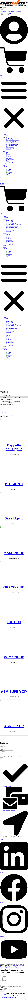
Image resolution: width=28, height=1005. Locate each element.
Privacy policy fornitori (6, 967)
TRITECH (14, 622)
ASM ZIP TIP (14, 726)
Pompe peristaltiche (11, 148)
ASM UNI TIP (14, 657)
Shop (4, 163)
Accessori (8, 149)
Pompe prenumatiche (11, 141)
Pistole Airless (9, 138)
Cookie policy (16, 967)
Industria (8, 155)
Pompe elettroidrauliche (12, 144)
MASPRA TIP (14, 553)
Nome (1, 746)
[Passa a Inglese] (4, 12)
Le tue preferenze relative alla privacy (15, 994)
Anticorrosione (9, 159)
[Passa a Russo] (3, 14)
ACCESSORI (9, 162)
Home (4, 134)
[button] (14, 104)
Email (1, 748)
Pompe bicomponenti (11, 145)
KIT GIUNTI (14, 484)
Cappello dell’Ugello (14, 447)
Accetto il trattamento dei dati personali (11, 756)
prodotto (2, 7)
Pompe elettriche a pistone (12, 140)
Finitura (8, 154)
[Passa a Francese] (18, 12)
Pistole (7, 161)
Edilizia (8, 152)
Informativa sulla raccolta (9, 997)
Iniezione (8, 156)
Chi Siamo (5, 135)
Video (4, 165)
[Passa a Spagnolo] (11, 12)
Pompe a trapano (10, 147)
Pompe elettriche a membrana (13, 142)
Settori (4, 151)
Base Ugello (14, 518)
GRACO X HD (14, 587)
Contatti (5, 166)
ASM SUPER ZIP (14, 691)
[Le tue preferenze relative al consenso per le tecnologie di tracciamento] (25, 999)
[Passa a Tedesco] (10, 14)
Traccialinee (9, 158)
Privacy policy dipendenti (19, 965)
